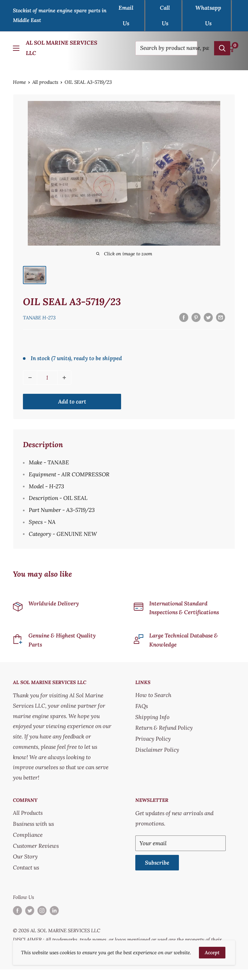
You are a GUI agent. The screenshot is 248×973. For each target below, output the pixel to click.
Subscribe (157, 862)
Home (19, 82)
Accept (212, 952)
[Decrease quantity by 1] (30, 377)
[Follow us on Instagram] (41, 910)
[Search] (222, 48)
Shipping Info (152, 717)
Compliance (28, 834)
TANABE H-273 (39, 318)
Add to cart (72, 401)
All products (45, 82)
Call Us (165, 15)
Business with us (33, 823)
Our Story (25, 856)
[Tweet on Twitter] (208, 317)
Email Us (126, 15)
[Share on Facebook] (183, 317)
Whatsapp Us (208, 15)
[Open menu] (16, 48)
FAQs (141, 706)
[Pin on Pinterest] (196, 317)
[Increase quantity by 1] (64, 377)
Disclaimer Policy (157, 749)
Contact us (26, 867)
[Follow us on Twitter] (29, 910)
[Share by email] (220, 317)
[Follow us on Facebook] (17, 910)
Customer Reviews (36, 845)
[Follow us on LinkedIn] (54, 910)
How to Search (153, 695)
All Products (28, 812)
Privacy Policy (153, 738)
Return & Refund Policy (164, 727)
